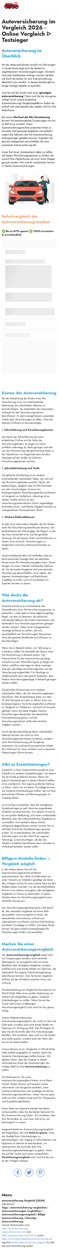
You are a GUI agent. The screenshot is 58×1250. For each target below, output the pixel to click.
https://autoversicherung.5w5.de (19, 1235)
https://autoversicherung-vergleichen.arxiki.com (15, 1230)
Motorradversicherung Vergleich (29, 1242)
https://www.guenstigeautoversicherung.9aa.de (27, 1239)
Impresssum (8, 1204)
